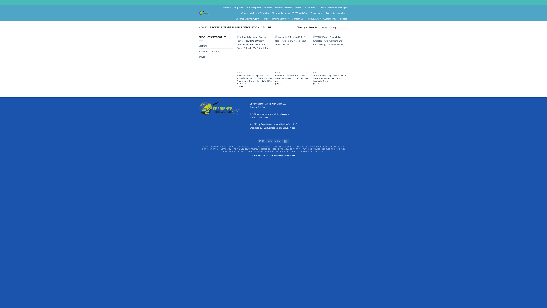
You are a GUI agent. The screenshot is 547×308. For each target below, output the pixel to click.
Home (226, 7)
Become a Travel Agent (247, 18)
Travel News (317, 13)
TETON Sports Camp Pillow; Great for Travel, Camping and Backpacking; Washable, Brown (330, 78)
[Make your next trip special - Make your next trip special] (205, 12)
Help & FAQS (312, 18)
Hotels (288, 7)
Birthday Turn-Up (281, 13)
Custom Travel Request (335, 18)
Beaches (268, 7)
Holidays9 (304, 24)
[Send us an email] (350, 4)
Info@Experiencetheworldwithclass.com (269, 114)
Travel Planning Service (276, 18)
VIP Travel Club (300, 13)
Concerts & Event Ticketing (255, 13)
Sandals (279, 7)
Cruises (322, 7)
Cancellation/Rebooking (285, 24)
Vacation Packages (337, 7)
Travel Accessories (335, 13)
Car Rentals (309, 7)
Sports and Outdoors (209, 51)
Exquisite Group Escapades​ (247, 7)
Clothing (203, 45)
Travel (202, 56)
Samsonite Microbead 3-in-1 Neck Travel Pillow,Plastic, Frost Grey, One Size (291, 78)
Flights (297, 7)
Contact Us (297, 18)
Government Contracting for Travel (330, 24)
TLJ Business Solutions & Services (279, 127)
